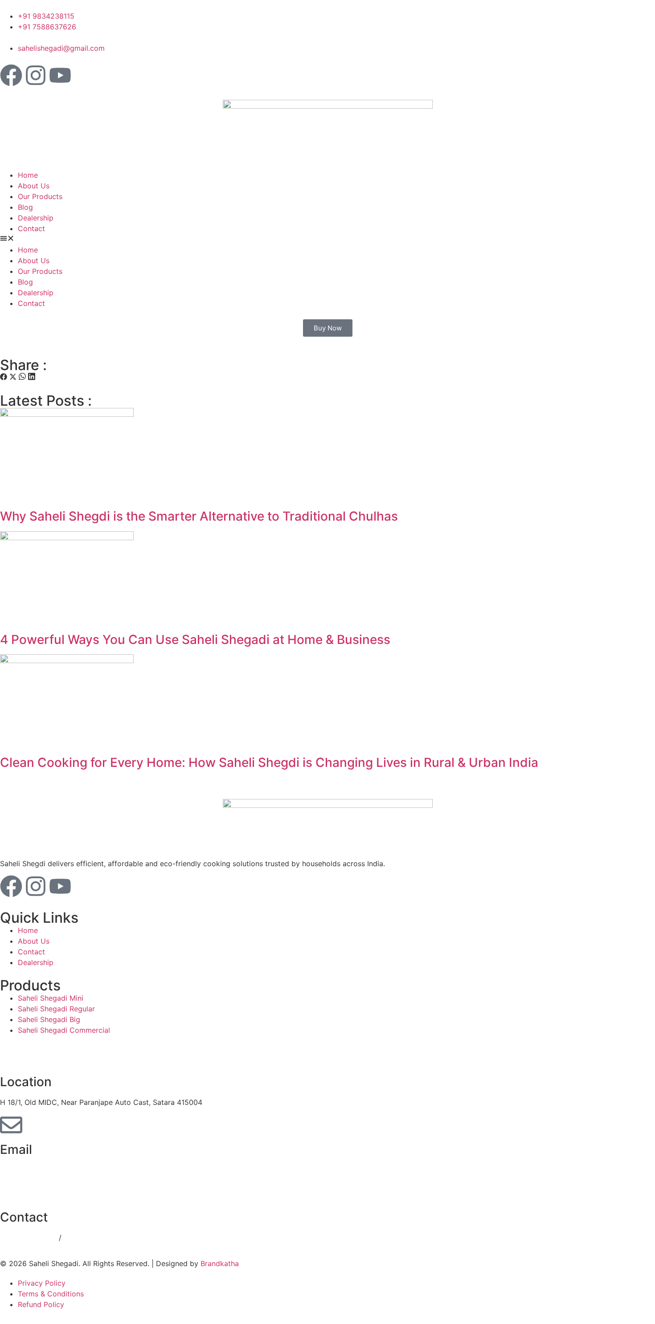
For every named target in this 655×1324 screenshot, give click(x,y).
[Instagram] (36, 75)
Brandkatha (220, 1263)
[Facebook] (11, 75)
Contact (31, 228)
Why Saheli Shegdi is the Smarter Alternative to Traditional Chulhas (199, 516)
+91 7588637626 (93, 1237)
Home (28, 175)
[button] (327, 239)
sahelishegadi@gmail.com (43, 1169)
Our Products (40, 196)
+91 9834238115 (29, 1237)
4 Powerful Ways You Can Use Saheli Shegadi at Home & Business (195, 639)
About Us (33, 185)
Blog (25, 207)
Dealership (35, 217)
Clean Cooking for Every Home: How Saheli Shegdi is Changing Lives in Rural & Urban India (269, 762)
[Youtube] (60, 75)
